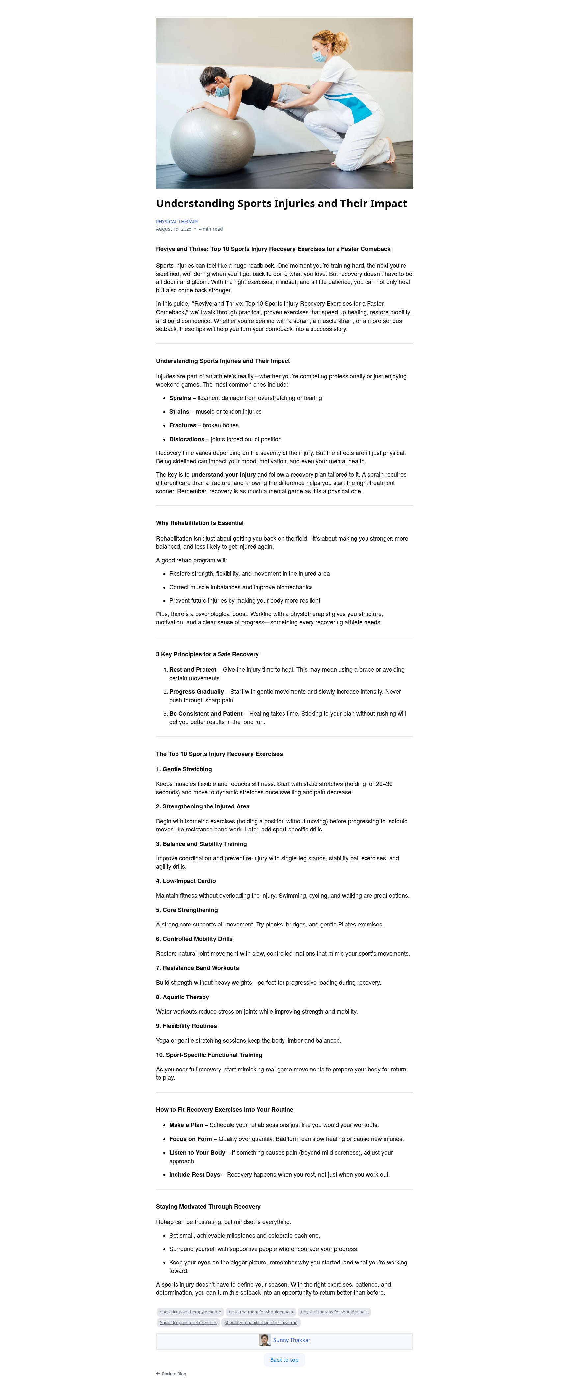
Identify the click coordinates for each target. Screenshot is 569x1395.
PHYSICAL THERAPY (177, 221)
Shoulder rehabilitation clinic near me (261, 1322)
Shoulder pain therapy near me (190, 1312)
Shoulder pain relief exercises (188, 1322)
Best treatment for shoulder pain (261, 1312)
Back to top (284, 1359)
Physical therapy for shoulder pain (334, 1312)
